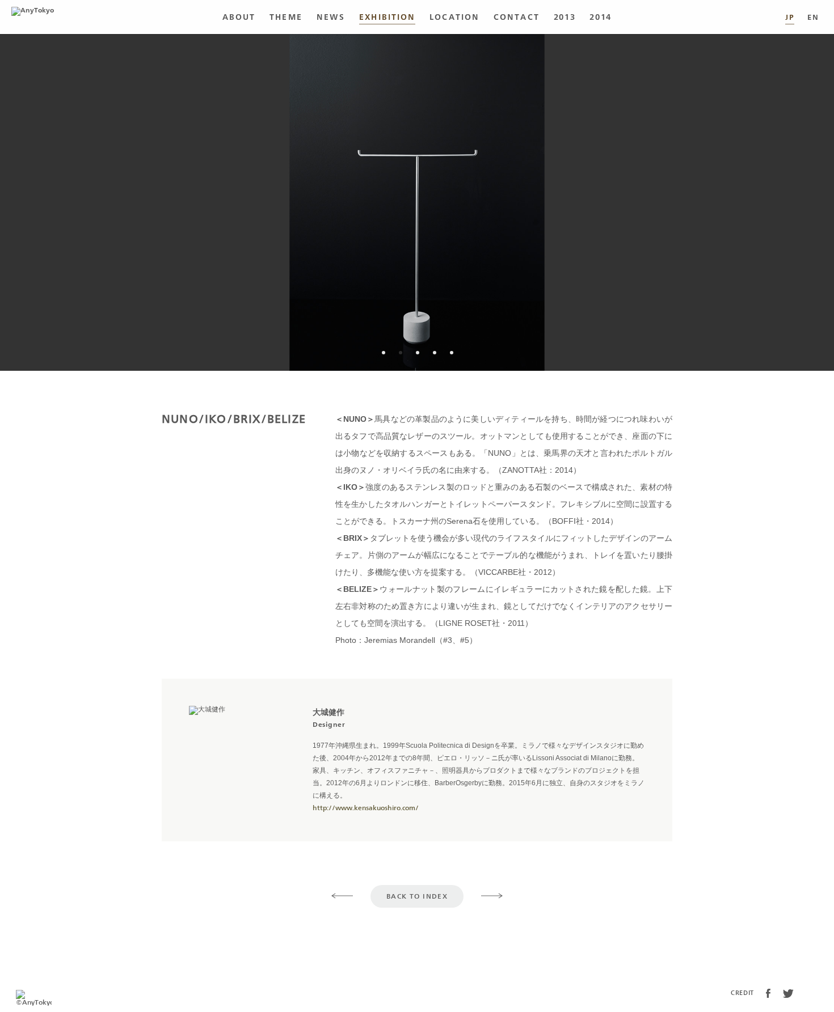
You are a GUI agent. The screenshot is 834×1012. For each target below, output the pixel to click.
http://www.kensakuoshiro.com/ (366, 808)
